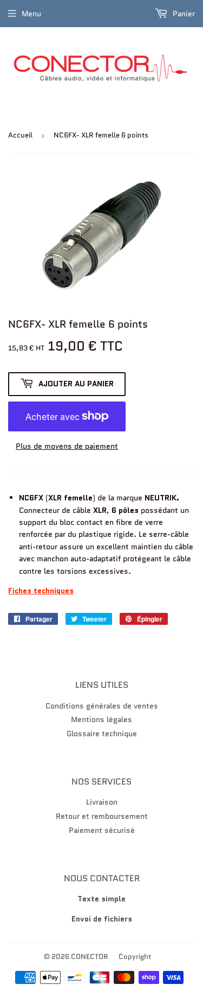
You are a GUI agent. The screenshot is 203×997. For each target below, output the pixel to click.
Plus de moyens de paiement (67, 446)
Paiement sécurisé (102, 830)
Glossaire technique (102, 733)
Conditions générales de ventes (101, 705)
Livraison (101, 802)
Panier (183, 13)
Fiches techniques (41, 590)
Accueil (20, 135)
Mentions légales (101, 719)
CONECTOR (89, 956)
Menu (31, 13)
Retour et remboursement (102, 816)
